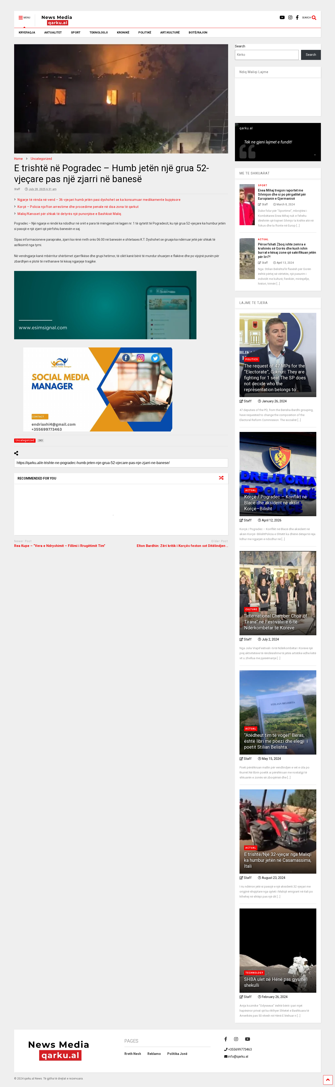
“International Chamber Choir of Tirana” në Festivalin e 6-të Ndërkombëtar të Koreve (275, 621)
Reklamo (154, 1054)
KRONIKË (123, 32)
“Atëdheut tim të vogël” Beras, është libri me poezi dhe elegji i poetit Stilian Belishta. (276, 741)
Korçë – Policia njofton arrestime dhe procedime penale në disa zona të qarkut (78, 207)
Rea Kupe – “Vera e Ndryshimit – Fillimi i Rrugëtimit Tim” (59, 546)
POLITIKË (144, 32)
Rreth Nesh (132, 1054)
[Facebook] (297, 17)
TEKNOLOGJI (99, 32)
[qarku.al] (54, 24)
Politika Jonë (177, 1054)
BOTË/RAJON (198, 32)
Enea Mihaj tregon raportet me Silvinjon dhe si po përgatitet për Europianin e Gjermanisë (282, 194)
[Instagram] (290, 17)
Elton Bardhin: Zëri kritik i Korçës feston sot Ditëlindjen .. (182, 546)
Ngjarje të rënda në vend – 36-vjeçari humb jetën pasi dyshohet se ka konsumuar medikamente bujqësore (99, 200)
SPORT (75, 32)
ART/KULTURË (170, 32)
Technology (254, 973)
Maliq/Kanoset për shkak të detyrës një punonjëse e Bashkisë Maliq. (70, 214)
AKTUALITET (53, 32)
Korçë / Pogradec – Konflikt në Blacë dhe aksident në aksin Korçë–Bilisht (275, 502)
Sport (262, 185)
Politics (251, 359)
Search (240, 46)
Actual (263, 239)
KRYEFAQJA (27, 32)
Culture (251, 609)
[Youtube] (282, 17)
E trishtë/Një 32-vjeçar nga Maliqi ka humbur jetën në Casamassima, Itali (277, 860)
